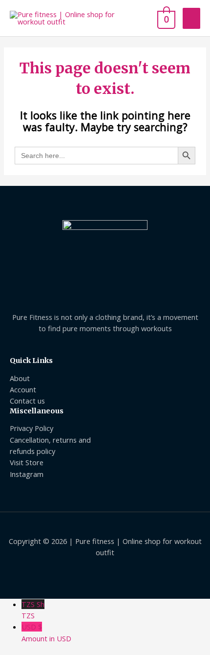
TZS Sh (32, 609)
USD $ (46, 632)
